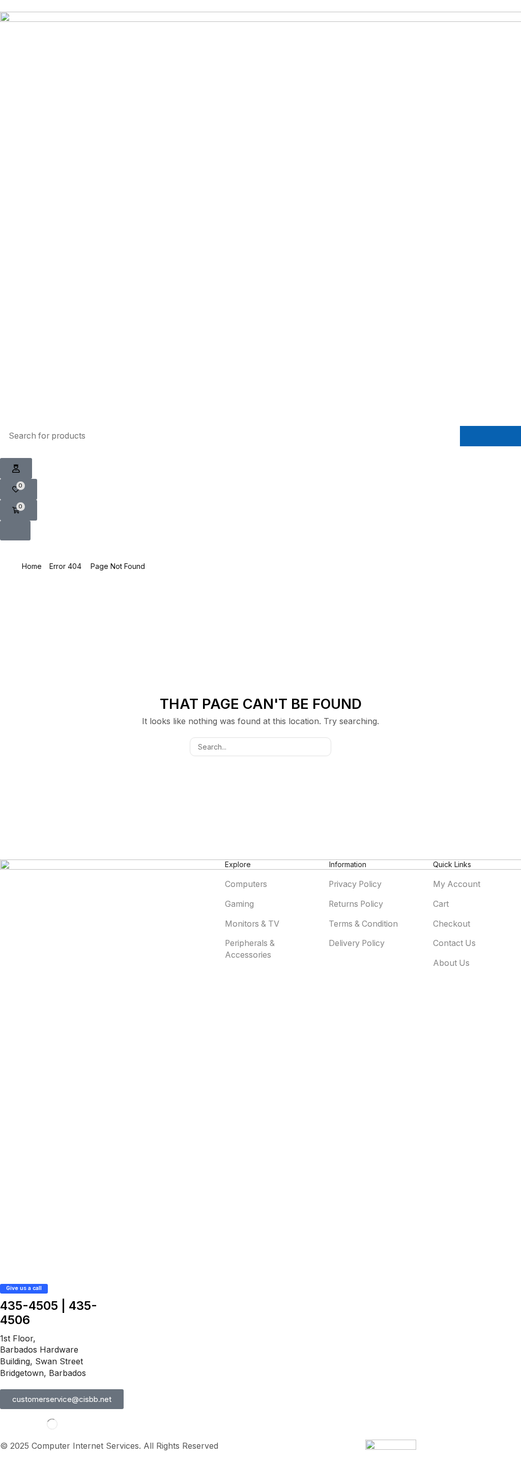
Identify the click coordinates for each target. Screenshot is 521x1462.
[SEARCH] (321, 746)
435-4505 (29, 1305)
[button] (16, 468)
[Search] (490, 436)
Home (32, 566)
